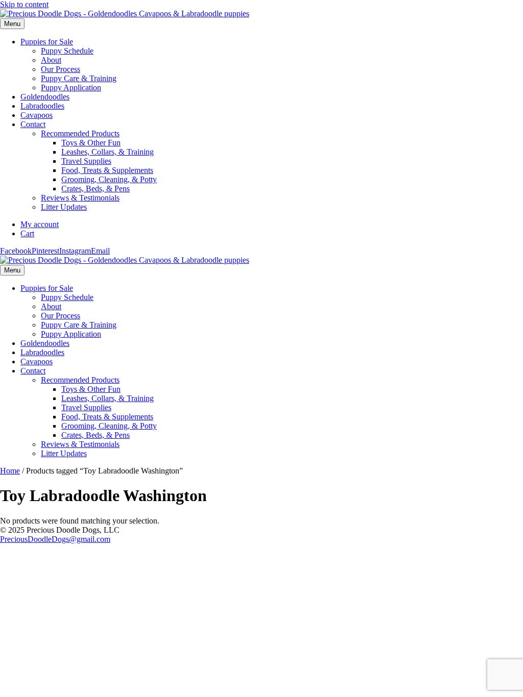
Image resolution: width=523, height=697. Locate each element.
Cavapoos (36, 115)
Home (10, 470)
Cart (27, 233)
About (51, 60)
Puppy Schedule (67, 50)
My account (39, 224)
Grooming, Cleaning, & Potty (109, 179)
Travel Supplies (86, 161)
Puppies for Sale (46, 41)
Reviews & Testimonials (80, 197)
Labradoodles (42, 106)
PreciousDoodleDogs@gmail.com (55, 539)
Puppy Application (71, 87)
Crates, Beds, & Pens (95, 188)
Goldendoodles (44, 96)
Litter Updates (64, 207)
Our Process (60, 69)
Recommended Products (80, 133)
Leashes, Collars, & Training (107, 151)
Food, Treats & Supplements (107, 170)
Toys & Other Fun (91, 142)
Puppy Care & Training (78, 78)
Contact (32, 124)
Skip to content (24, 4)
